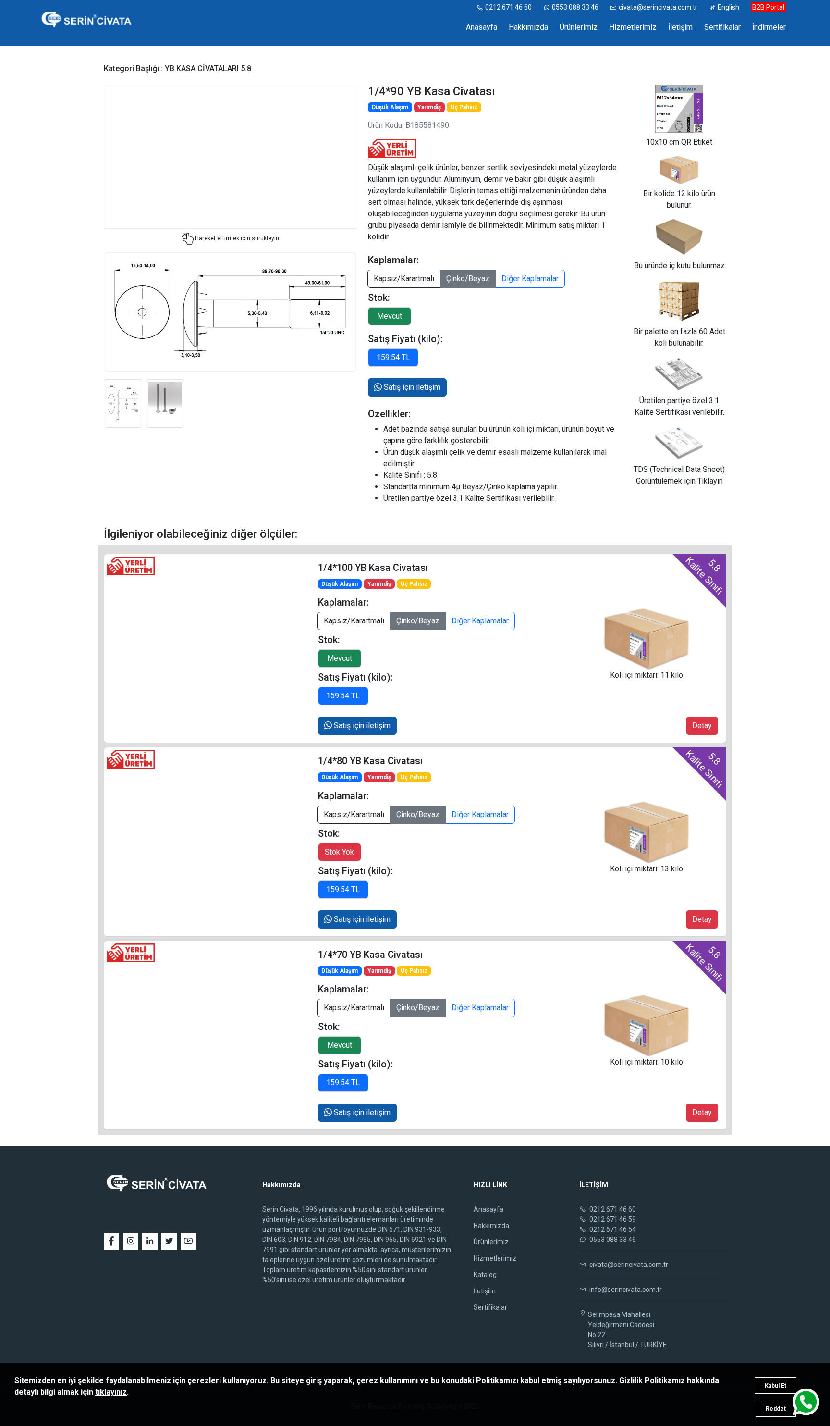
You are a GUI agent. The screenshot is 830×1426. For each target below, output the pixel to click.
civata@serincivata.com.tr (658, 7)
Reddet (776, 1408)
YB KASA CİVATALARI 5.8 (208, 68)
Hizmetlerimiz (633, 27)
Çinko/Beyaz (467, 278)
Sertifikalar (722, 27)
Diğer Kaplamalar (530, 278)
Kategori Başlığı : (134, 68)
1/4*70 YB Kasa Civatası (370, 954)
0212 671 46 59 (612, 1219)
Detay (702, 725)
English (728, 7)
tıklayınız (111, 1392)
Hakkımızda (528, 27)
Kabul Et (775, 1385)
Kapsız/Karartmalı (404, 278)
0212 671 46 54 (612, 1229)
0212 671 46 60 (508, 7)
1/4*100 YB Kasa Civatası (373, 567)
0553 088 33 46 (575, 7)
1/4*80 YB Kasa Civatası (370, 761)
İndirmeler (769, 27)
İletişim (680, 27)
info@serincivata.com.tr (625, 1289)
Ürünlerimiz (579, 27)
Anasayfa (481, 27)
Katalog (485, 1274)
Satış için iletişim (411, 387)
